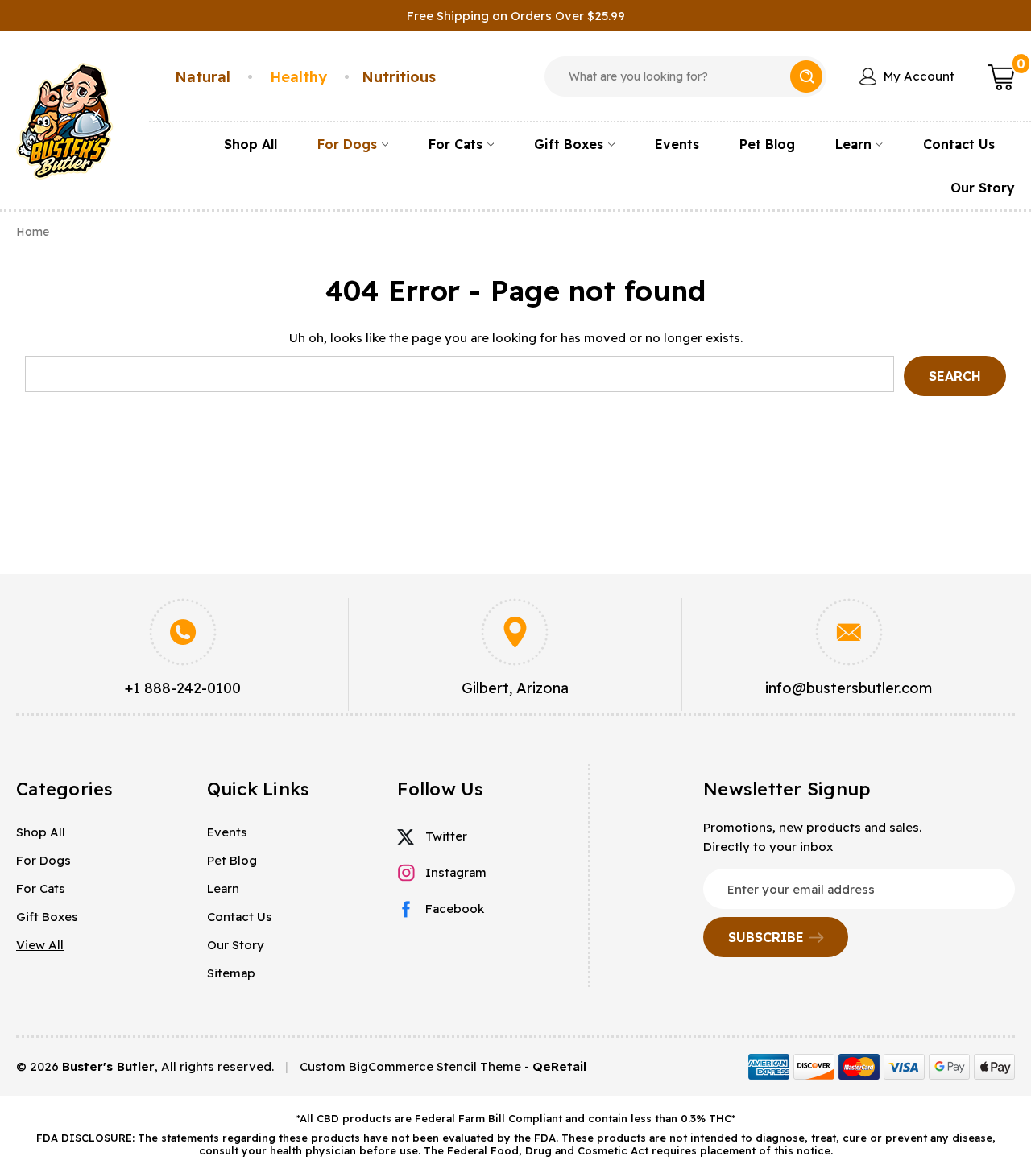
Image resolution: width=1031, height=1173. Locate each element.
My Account (919, 76)
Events (677, 144)
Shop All (250, 144)
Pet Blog (767, 144)
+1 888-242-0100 (183, 688)
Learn (853, 144)
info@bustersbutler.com (848, 688)
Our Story (982, 188)
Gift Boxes (568, 144)
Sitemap (231, 973)
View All (40, 944)
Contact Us (959, 144)
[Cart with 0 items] (1001, 76)
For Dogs (347, 144)
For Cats (455, 144)
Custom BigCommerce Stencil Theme (410, 1066)
